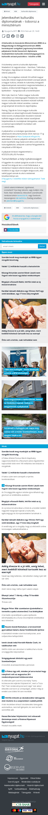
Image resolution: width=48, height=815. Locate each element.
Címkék (8, 208)
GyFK (10, 789)
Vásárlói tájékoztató (35, 785)
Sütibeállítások (21, 789)
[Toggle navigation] (43, 4)
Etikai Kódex (35, 778)
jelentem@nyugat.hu (15, 201)
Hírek (8, 11)
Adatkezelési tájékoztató (14, 785)
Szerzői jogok (13, 782)
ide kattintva (21, 198)
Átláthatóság (34, 789)
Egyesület (24, 778)
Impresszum (12, 778)
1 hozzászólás (13, 230)
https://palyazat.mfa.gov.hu (28, 136)
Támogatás (34, 4)
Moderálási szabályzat (31, 782)
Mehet (42, 246)
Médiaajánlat (13, 792)
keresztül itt (22, 195)
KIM (15, 11)
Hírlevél (36, 792)
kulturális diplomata (28, 11)
